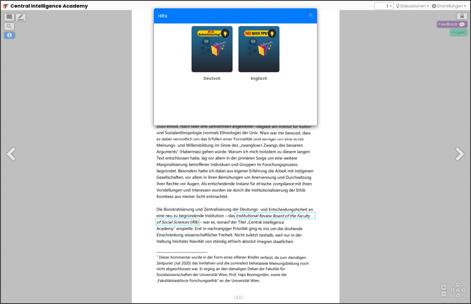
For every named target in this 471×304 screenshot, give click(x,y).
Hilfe (162, 16)
